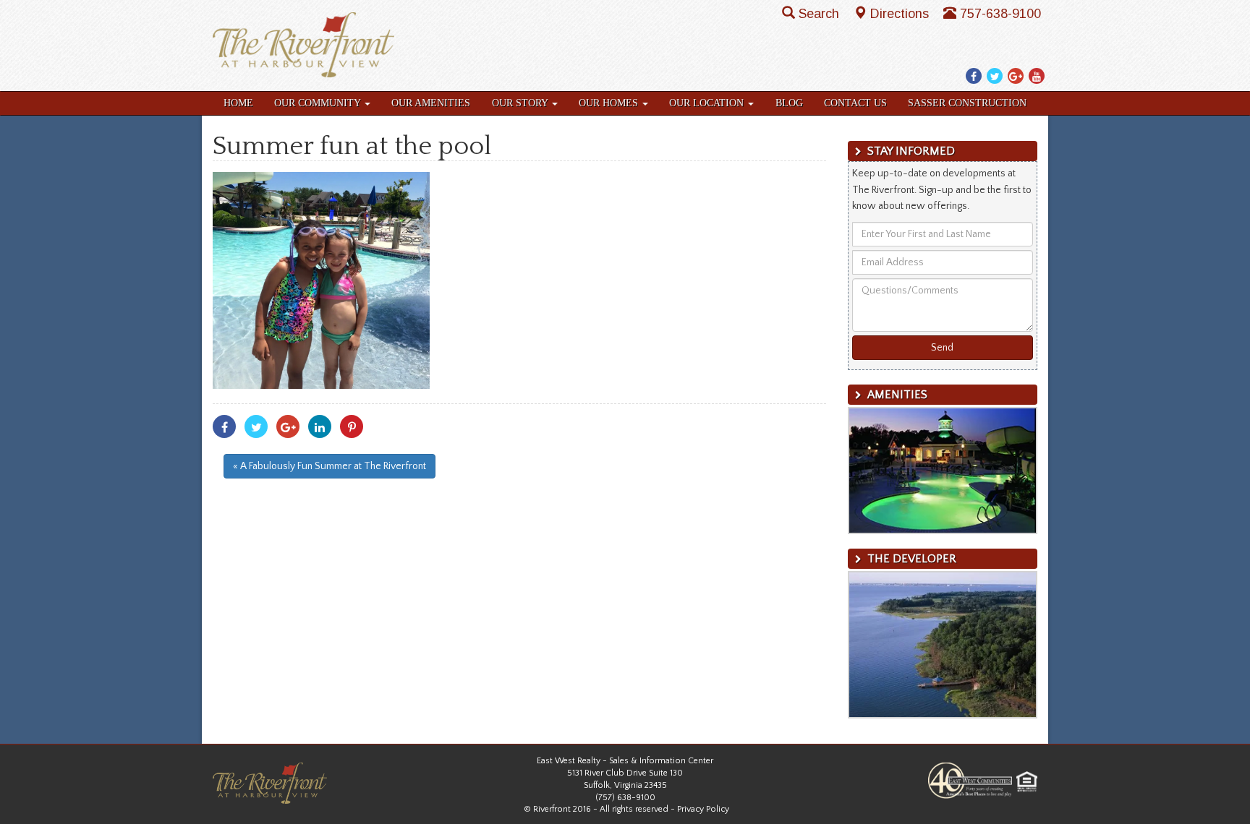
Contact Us (855, 103)
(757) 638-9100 (625, 797)
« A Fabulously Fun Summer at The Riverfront (329, 466)
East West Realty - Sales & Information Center (625, 760)
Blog (789, 103)
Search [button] (821, 14)
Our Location (708, 103)
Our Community (318, 103)
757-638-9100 (1000, 14)
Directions (901, 14)
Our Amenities (430, 103)
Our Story (521, 103)
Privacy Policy (703, 809)
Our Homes (610, 103)
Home (238, 103)
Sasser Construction (967, 103)
